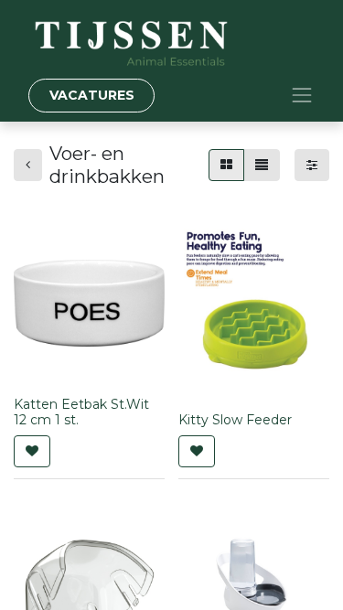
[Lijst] (261, 165)
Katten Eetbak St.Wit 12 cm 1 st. (81, 412)
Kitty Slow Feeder (235, 420)
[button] (32, 451)
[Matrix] (226, 165)
